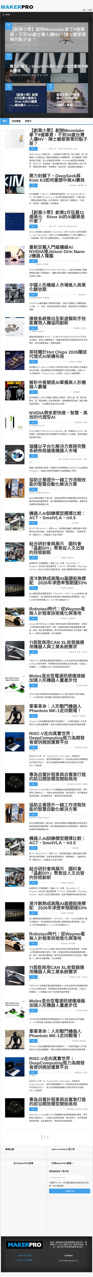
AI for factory (78, 456)
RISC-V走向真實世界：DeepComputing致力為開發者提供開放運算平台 (57, 738)
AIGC (84, 261)
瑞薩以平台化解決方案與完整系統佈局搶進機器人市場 (57, 448)
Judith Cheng (55, 456)
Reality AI (44, 459)
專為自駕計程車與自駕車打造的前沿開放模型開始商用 (57, 776)
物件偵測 (46, 1177)
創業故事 (69, 149)
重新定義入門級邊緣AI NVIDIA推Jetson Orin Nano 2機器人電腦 (68, 100)
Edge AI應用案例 (35, 1177)
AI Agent (64, 261)
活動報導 (70, 558)
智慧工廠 (73, 459)
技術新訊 (38, 264)
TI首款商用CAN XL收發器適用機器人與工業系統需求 (56, 644)
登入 (84, 10)
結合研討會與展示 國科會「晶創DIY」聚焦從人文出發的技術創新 (56, 548)
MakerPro (26, 75)
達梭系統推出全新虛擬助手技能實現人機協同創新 (57, 320)
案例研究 (64, 618)
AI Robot (78, 261)
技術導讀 (72, 185)
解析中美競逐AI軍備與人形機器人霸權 (57, 384)
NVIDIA (32, 264)
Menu (7, 15)
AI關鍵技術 (82, 295)
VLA (70, 392)
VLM (67, 185)
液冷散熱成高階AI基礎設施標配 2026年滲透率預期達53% (58, 580)
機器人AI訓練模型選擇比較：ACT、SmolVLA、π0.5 (57, 515)
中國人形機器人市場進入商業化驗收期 (57, 287)
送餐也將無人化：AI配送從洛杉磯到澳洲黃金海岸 (57, 1264)
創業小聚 (25, 44)
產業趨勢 (80, 185)
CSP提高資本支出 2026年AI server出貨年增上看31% (58, 1132)
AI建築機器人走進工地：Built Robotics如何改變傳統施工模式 (58, 1165)
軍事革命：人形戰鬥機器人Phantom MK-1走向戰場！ (55, 708)
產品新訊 (41, 331)
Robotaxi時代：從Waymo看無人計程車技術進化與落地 (57, 611)
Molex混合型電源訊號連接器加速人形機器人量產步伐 (57, 678)
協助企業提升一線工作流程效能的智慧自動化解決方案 (57, 482)
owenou (53, 523)
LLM (62, 185)
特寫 (75, 149)
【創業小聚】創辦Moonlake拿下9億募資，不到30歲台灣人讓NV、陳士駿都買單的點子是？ (48, 34)
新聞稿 (45, 264)
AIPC (71, 747)
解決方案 (41, 426)
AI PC (71, 261)
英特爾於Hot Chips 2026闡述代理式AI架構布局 (58, 354)
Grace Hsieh (53, 1174)
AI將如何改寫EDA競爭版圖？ (57, 1198)
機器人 (80, 459)
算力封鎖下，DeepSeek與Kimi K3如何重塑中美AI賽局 (57, 178)
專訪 (60, 459)
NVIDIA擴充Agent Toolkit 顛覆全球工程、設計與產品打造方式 (57, 1232)
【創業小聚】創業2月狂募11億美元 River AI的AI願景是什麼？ (27, 100)
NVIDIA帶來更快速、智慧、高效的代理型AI (58, 415)
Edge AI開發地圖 (67, 784)
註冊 (90, 10)
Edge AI (72, 685)
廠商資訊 (77, 328)
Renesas (54, 459)
